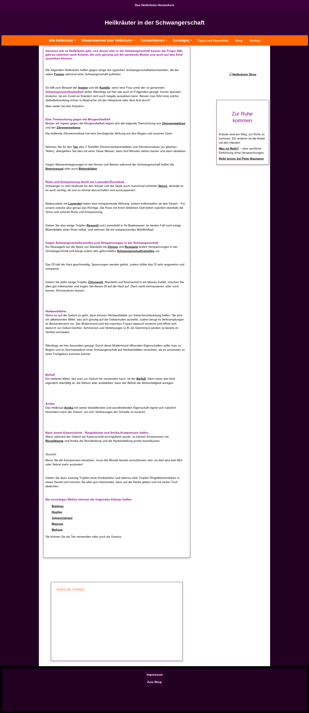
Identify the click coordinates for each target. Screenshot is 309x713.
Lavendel (75, 203)
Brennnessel (54, 168)
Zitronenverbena (68, 127)
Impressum (154, 674)
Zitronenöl (95, 282)
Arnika (68, 407)
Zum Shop (154, 682)
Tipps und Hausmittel (213, 40)
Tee (75, 146)
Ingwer (83, 87)
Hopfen (57, 512)
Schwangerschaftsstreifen (135, 251)
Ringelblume (54, 441)
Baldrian (58, 506)
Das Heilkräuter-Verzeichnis (154, 5)
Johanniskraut (62, 518)
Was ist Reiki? (229, 148)
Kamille (104, 87)
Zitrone (113, 246)
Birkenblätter (88, 168)
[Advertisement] (116, 626)
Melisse (57, 529)
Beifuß (141, 378)
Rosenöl (93, 225)
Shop (239, 40)
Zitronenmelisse (173, 123)
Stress (162, 186)
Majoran (57, 523)
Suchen (255, 40)
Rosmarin (131, 246)
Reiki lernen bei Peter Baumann (241, 158)
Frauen (59, 74)
